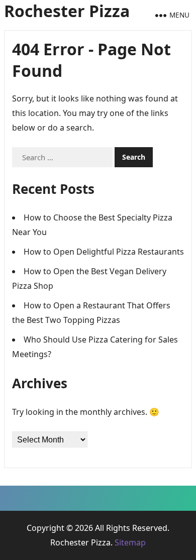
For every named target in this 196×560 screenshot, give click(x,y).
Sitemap (130, 542)
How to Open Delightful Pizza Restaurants (104, 251)
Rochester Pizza (67, 11)
